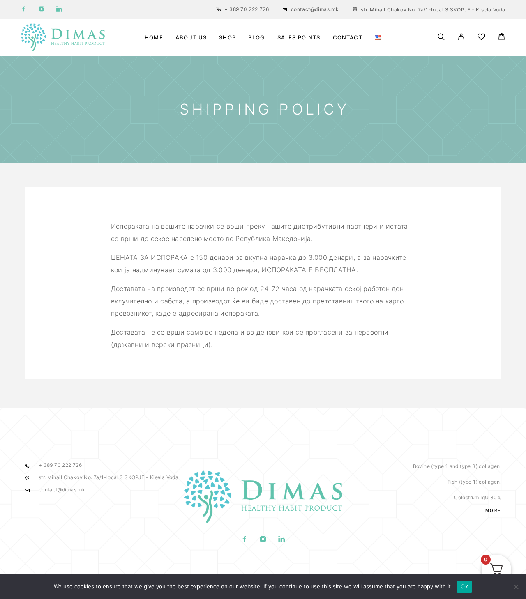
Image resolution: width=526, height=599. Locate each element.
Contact (347, 37)
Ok (464, 586)
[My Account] (461, 37)
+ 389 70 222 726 (246, 9)
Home (154, 37)
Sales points (299, 37)
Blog (256, 37)
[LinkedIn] (59, 9)
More (493, 510)
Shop (227, 37)
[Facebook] (24, 9)
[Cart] (501, 37)
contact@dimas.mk (315, 9)
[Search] (441, 37)
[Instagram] (41, 9)
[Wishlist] (481, 38)
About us (191, 37)
